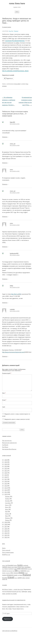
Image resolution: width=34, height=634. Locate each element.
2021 (5, 470)
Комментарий (6, 373)
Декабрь (7, 496)
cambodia (25, 565)
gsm (3, 568)
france (20, 567)
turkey (15, 577)
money (28, 570)
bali (7, 565)
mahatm (12, 309)
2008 (5, 524)
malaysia (23, 571)
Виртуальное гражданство (9, 442)
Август (7, 505)
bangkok (11, 565)
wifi (6, 579)
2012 (5, 490)
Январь (7, 520)
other (11, 573)
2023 (5, 466)
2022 (5, 468)
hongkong (10, 568)
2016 (5, 481)
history (6, 568)
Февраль (7, 518)
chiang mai (10, 567)
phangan (16, 573)
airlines (3, 565)
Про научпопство (7, 440)
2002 (5, 537)
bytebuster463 (14, 253)
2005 (5, 531)
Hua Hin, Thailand (13, 31)
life (16, 570)
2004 (5, 533)
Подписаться (7, 619)
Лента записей (6, 550)
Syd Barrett (5, 445)
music (3, 573)
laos (13, 570)
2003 (5, 535)
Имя (4, 393)
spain (15, 575)
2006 (5, 528)
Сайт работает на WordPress (9, 630)
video (23, 578)
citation (16, 567)
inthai (11, 285)
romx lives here (17, 3)
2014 (5, 485)
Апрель (7, 513)
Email (4, 400)
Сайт (3, 407)
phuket (26, 572)
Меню (17, 11)
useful (20, 578)
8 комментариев (6, 27)
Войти (3, 548)
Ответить (4, 137)
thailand (27, 574)
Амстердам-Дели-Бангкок (9, 449)
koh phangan (9, 570)
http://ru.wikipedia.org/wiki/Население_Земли (15, 71)
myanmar (8, 572)
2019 (5, 475)
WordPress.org (6, 554)
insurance (29, 568)
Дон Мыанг (5, 447)
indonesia (24, 568)
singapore (10, 575)
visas (3, 579)
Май (6, 511)
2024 (5, 464)
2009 (5, 522)
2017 (5, 479)
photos (21, 573)
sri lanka (20, 575)
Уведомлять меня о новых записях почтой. (17, 419)
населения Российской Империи (15, 40)
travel (11, 577)
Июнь (6, 509)
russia (4, 575)
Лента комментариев (8, 552)
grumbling (27, 567)
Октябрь (7, 501)
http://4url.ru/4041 (16, 294)
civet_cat (12, 143)
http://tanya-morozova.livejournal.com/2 (13, 352)
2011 (5, 492)
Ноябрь (7, 498)
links (19, 570)
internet (4, 571)
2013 (5, 488)
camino (4, 567)
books (20, 565)
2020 (5, 473)
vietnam (27, 578)
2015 (5, 483)
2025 (5, 462)
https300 (12, 122)
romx (11, 169)
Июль (6, 507)
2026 (5, 460)
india (18, 569)
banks (15, 565)
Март (6, 516)
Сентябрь (7, 503)
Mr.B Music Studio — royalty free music (12, 589)
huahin (15, 568)
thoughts (4, 578)
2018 (5, 477)
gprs (23, 567)
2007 (5, 526)
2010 (5, 494)
